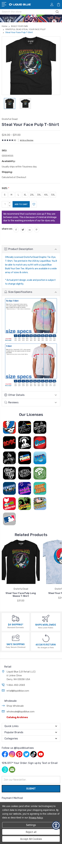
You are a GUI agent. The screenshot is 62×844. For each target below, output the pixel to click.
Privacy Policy (36, 817)
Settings (31, 825)
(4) (15, 140)
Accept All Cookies (31, 839)
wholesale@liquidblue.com (20, 711)
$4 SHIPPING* (15, 624)
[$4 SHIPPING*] (15, 618)
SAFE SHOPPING (16, 644)
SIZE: (5, 188)
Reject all (31, 832)
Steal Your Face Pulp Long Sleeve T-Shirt (21, 594)
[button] (56, 825)
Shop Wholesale (15, 705)
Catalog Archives (17, 717)
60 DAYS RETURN (46, 644)
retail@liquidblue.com (18, 690)
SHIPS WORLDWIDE (45, 625)
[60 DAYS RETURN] (46, 638)
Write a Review (26, 140)
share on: (7, 228)
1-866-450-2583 (16, 685)
